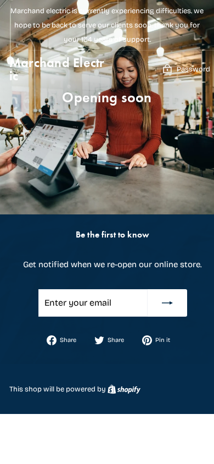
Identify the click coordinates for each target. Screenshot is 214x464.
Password (193, 69)
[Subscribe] (167, 303)
